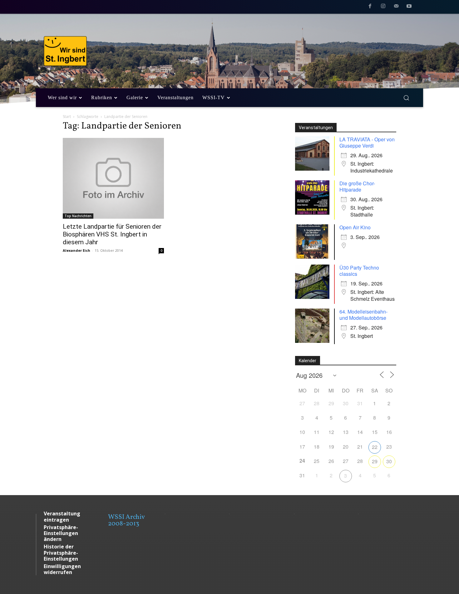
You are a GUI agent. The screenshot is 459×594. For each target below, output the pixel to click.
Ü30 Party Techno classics (359, 270)
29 (375, 461)
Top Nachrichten (78, 216)
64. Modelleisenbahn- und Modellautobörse (363, 314)
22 (375, 446)
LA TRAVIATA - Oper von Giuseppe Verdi (367, 142)
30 (389, 461)
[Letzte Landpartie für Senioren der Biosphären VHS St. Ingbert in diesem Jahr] (113, 178)
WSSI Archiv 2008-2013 (126, 520)
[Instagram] (383, 7)
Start (67, 116)
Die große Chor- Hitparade (357, 186)
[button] (406, 97)
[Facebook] (370, 7)
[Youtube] (409, 7)
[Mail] (396, 7)
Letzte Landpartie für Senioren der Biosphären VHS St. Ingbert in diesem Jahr (112, 234)
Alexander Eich (76, 250)
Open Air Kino (355, 227)
